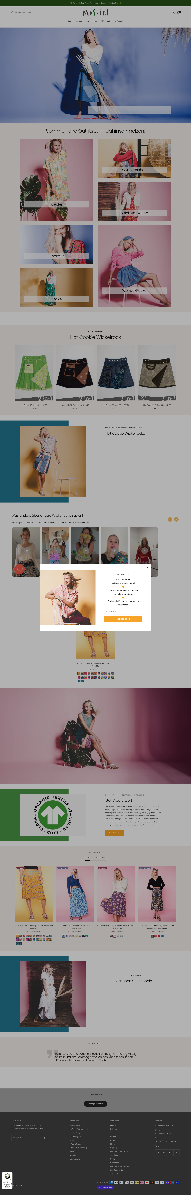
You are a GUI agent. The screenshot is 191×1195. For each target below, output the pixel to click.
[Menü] (11, 1173)
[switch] (7, 1186)
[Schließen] (147, 567)
